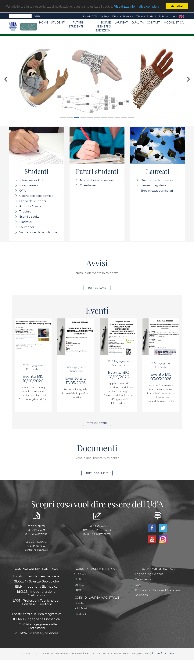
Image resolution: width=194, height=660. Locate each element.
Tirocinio (25, 211)
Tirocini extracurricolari (157, 190)
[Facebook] (152, 527)
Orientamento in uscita (157, 180)
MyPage (104, 16)
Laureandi (26, 227)
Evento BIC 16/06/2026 (33, 378)
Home (43, 22)
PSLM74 (80, 613)
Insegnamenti (29, 185)
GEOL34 (80, 574)
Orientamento (90, 185)
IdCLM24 (80, 608)
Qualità (137, 22)
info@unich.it (100, 526)
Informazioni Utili (31, 180)
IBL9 (77, 579)
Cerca (37, 15)
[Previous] (6, 79)
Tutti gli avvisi (97, 287)
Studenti (58, 22)
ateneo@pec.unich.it (100, 530)
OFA (22, 190)
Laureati (121, 22)
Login (174, 16)
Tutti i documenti (97, 473)
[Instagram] (163, 539)
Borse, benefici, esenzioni (103, 26)
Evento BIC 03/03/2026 (160, 376)
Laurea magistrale (153, 185)
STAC (138, 585)
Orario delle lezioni (32, 201)
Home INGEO (89, 16)
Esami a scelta (29, 216)
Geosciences (144, 579)
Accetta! (177, 6)
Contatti (154, 22)
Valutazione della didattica (38, 232)
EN (181, 16)
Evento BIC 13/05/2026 (75, 380)
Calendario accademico (36, 196)
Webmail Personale (122, 16)
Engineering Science (149, 574)
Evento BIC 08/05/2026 (118, 374)
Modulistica (174, 22)
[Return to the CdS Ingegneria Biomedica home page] (25, 26)
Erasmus (25, 222)
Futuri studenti (76, 24)
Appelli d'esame (31, 206)
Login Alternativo (164, 653)
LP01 (77, 590)
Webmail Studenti (146, 16)
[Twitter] (163, 527)
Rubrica (163, 16)
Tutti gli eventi (97, 423)
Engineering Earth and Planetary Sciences (157, 593)
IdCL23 (79, 585)
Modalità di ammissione (97, 180)
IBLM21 (79, 602)
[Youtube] (152, 539)
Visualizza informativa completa (136, 6)
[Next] (188, 79)
